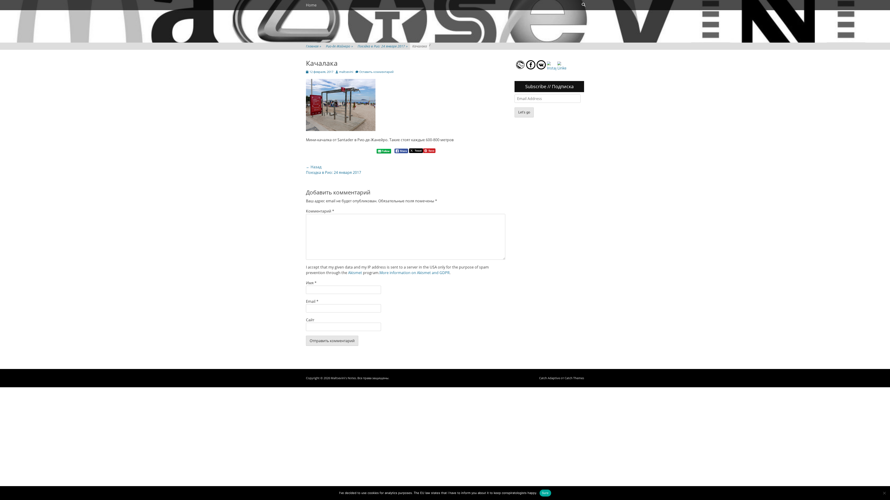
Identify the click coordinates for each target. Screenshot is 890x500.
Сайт (310, 319)
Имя (311, 282)
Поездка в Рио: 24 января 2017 (383, 46)
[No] (884, 493)
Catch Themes (574, 378)
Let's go (524, 112)
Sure (545, 493)
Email (312, 301)
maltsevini (346, 72)
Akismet (355, 272)
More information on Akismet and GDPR (414, 272)
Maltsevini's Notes (343, 378)
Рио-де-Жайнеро (339, 46)
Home (311, 5)
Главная (313, 46)
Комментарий (320, 211)
